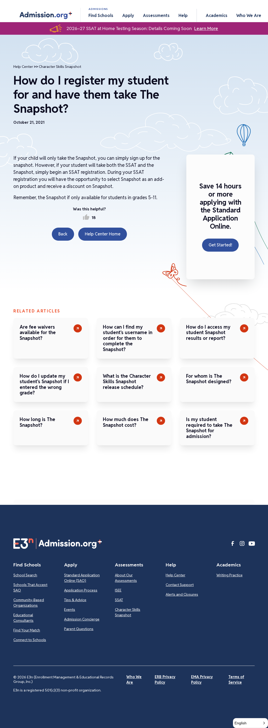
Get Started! (220, 245)
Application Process (80, 590)
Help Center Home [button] (102, 234)
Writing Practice (229, 575)
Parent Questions (78, 628)
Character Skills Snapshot (60, 66)
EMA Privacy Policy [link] (202, 679)
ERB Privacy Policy (165, 679)
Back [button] (63, 234)
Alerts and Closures (182, 594)
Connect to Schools (29, 639)
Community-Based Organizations (28, 602)
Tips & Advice (75, 599)
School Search (25, 575)
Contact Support (180, 584)
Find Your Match (26, 630)
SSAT (119, 599)
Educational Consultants (23, 618)
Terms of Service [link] (236, 679)
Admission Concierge (81, 619)
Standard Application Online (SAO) (82, 578)
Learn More (206, 28)
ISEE (118, 590)
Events (69, 609)
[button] (46, 15)
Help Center (23, 66)
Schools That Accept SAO (30, 587)
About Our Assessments (126, 578)
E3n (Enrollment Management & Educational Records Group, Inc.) (63, 679)
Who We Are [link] (134, 679)
